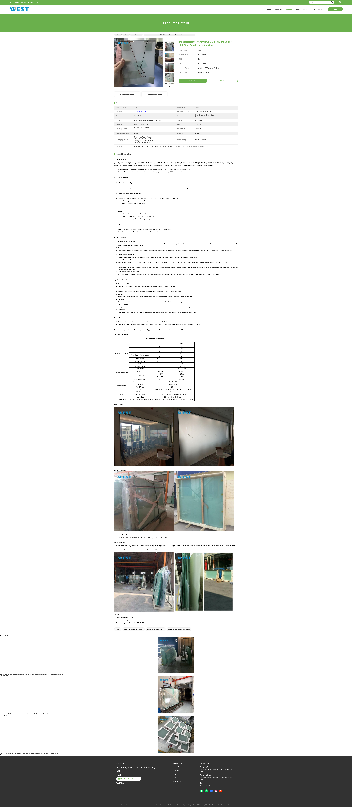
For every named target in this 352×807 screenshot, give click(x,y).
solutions (307, 9)
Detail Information (127, 94)
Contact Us (177, 781)
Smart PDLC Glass (136, 34)
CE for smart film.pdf (141, 111)
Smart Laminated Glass (155, 629)
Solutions (176, 778)
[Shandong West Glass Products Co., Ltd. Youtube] (220, 791)
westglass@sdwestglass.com (129, 778)
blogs (298, 9)
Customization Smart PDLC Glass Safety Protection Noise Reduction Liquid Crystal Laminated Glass (31, 674)
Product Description (154, 94)
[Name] (332, 2)
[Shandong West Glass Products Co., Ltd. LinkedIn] (216, 791)
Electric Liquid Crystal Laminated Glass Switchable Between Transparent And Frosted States (29, 753)
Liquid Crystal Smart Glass (133, 629)
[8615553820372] (201, 791)
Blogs (175, 774)
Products (125, 34)
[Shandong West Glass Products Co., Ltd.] (19, 9)
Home (269, 9)
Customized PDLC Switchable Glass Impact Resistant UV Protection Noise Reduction (26, 713)
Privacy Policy (120, 805)
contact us (318, 9)
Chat (335, 9)
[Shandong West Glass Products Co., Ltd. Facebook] (211, 791)
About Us (176, 767)
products (288, 9)
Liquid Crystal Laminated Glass (179, 629)
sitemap (127, 805)
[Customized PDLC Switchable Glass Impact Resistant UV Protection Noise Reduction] (176, 694)
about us (278, 9)
